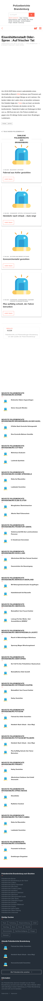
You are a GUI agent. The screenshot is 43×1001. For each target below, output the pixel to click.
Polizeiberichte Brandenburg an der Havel (15, 880)
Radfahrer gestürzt (17, 804)
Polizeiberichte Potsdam (9, 902)
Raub (21, 18)
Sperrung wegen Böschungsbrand (23, 645)
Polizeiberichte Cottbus (9, 882)
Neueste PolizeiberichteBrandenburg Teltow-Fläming (16, 816)
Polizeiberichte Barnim (9, 878)
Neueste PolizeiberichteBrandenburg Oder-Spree (14, 658)
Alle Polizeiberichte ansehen (20, 972)
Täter (20, 103)
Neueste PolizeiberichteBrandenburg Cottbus (13, 447)
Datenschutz (5, 993)
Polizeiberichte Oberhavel (10, 894)
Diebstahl (15, 22)
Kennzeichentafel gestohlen (16, 259)
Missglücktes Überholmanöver (21, 505)
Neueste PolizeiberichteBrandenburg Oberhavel (13, 605)
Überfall (10, 21)
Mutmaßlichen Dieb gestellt (20, 672)
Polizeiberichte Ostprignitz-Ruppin (12, 900)
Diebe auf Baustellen (18, 479)
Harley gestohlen (17, 698)
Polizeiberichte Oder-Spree (10, 898)
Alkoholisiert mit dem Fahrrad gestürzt (24, 558)
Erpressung (21, 22)
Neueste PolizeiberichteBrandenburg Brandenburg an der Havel (21, 420)
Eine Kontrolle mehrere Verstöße (22, 434)
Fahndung (25, 18)
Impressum (14, 993)
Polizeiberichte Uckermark (10, 912)
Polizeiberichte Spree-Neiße (10, 908)
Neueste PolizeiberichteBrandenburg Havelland (13, 552)
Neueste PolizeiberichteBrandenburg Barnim (13, 394)
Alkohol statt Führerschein (20, 513)
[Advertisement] (21, 68)
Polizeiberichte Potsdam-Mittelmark (13, 904)
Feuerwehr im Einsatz (18, 848)
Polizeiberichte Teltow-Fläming (11, 910)
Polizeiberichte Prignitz (9, 906)
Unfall (19, 19)
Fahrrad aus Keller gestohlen (17, 172)
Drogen (10, 22)
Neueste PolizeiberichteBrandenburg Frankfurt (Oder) (16, 526)
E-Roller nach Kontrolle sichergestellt (24, 426)
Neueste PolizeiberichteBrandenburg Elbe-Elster (14, 499)
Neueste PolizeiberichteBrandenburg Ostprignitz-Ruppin (17, 684)
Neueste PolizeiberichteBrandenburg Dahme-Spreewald (17, 473)
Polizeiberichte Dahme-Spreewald (12, 884)
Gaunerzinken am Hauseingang (21, 566)
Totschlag (23, 19)
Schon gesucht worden (19, 408)
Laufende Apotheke (17, 460)
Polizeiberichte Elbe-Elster (10, 886)
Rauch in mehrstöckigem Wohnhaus (23, 637)
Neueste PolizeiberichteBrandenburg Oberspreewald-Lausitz (20, 631)
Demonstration (16, 21)
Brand (31, 19)
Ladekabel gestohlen (18, 487)
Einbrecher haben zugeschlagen (22, 400)
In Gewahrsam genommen (20, 540)
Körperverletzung (12, 19)
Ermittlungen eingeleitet (19, 856)
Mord (28, 19)
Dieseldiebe (15, 796)
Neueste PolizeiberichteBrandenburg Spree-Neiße (14, 790)
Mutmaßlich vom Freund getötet (22, 611)
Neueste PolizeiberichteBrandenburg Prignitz (13, 763)
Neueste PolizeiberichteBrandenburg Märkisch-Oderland (18, 579)
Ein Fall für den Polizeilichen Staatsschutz (25, 664)
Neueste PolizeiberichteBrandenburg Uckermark (14, 842)
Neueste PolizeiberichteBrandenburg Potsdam (13, 710)
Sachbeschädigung (25, 21)
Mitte (18, 94)
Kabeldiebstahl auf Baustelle (21, 592)
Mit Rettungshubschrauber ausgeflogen (24, 584)
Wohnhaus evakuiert (18, 452)
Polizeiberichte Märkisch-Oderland (12, 892)
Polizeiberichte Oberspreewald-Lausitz (14, 896)
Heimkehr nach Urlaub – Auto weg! (19, 216)
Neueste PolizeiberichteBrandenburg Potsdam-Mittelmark (18, 737)
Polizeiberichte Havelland (9, 890)
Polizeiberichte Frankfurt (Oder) (12, 888)
